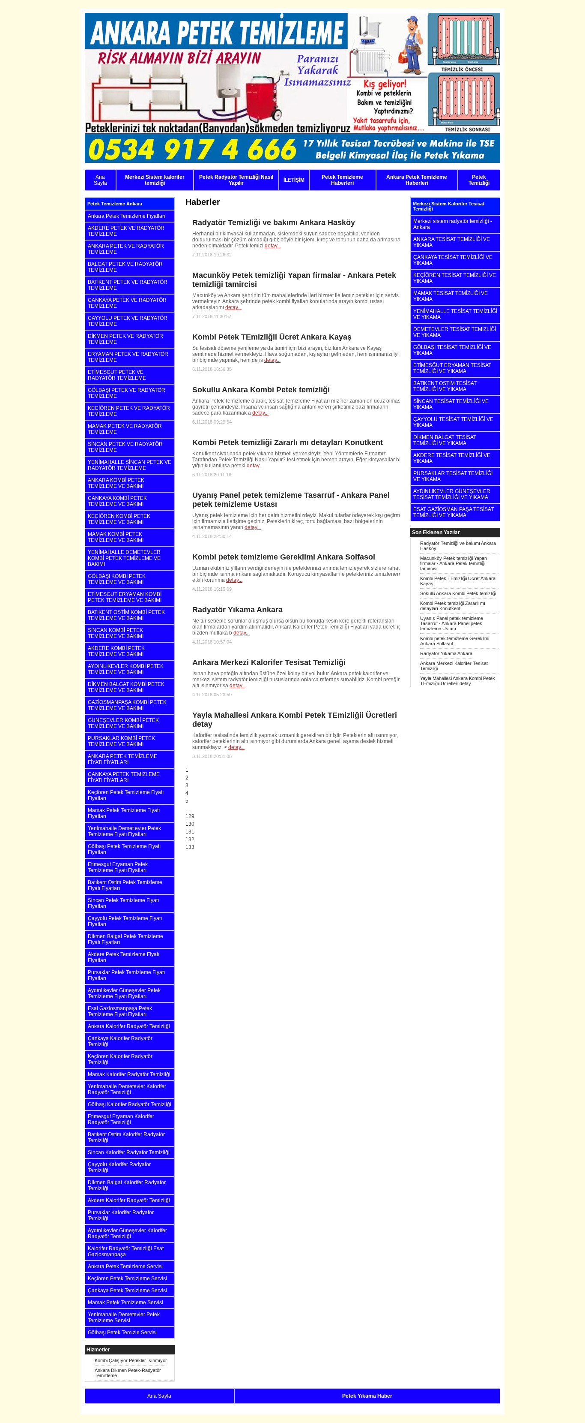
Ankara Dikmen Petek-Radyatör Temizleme (128, 1373)
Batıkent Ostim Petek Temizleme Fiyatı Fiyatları (125, 885)
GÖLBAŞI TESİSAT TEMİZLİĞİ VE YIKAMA (452, 350)
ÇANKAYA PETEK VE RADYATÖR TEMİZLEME (127, 303)
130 (189, 824)
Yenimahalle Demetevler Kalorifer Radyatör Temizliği (127, 1089)
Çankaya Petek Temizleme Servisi (127, 1291)
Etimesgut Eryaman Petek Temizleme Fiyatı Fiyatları (118, 867)
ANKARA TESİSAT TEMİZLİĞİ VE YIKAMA (451, 242)
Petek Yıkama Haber (367, 1396)
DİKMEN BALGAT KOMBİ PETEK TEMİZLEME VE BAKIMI (126, 687)
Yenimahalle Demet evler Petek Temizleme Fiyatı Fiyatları (124, 831)
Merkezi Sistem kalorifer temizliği (155, 180)
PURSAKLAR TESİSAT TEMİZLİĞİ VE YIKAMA (452, 476)
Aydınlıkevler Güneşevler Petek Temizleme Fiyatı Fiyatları (124, 993)
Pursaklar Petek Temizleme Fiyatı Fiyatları (126, 975)
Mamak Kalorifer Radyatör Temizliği (129, 1074)
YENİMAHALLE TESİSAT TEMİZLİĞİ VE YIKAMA (455, 314)
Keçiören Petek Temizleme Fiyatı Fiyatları (126, 795)
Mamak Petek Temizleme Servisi (125, 1303)
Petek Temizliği (479, 180)
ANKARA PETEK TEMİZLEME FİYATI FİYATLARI (122, 759)
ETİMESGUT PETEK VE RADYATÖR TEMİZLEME (117, 375)
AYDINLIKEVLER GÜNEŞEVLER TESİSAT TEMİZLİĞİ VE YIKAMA (451, 494)
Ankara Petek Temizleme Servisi (125, 1267)
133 (189, 847)
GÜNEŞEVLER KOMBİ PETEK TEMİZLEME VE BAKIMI (123, 723)
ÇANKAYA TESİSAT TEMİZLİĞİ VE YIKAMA (452, 260)
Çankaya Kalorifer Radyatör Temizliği (120, 1041)
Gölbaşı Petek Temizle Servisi (122, 1333)
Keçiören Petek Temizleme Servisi (127, 1279)
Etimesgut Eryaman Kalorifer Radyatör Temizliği (121, 1119)
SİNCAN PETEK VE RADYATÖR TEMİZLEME (125, 447)
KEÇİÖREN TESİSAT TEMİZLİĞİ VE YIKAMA (454, 278)
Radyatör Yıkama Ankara (446, 653)
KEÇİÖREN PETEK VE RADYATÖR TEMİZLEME (129, 411)
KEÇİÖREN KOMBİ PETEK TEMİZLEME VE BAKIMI (119, 519)
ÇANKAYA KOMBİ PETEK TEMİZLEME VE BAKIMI (117, 501)
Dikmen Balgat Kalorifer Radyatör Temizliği (127, 1185)
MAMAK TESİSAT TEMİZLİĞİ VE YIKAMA (450, 296)
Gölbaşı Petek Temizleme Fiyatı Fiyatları (124, 849)
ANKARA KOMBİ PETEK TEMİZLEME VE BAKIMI (116, 483)
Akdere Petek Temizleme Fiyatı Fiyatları (123, 957)
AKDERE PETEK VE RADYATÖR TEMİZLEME (126, 231)
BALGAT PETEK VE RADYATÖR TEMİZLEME (125, 267)
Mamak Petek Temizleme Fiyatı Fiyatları (124, 813)
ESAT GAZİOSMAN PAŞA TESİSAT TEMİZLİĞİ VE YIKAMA (453, 512)
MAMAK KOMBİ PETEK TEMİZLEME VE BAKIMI (115, 537)
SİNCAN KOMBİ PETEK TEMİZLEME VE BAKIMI (115, 633)
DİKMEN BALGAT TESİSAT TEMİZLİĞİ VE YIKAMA (444, 440)
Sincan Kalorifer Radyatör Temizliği (129, 1152)
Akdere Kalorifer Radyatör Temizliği (129, 1200)
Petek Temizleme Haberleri (342, 180)
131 (189, 832)
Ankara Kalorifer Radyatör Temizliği (129, 1026)
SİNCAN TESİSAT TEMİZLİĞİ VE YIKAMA (451, 404)
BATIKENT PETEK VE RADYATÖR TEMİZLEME (127, 285)
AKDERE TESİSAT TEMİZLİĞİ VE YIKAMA (451, 458)
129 (189, 816)
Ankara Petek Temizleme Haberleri (416, 180)
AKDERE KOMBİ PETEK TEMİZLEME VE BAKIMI (116, 651)
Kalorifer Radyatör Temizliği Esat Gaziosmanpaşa (126, 1252)
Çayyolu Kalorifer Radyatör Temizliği (119, 1167)
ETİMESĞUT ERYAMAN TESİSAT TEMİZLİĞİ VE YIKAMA (452, 368)
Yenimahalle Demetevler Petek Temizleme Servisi (124, 1318)
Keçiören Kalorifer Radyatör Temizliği (120, 1059)
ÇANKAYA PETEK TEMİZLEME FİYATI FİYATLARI (124, 777)
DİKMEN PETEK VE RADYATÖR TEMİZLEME (125, 339)
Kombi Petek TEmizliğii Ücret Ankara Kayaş (457, 581)
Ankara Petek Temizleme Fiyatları (126, 216)
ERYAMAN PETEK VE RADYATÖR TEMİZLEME (128, 357)
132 (189, 839)
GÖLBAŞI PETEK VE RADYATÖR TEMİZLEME (126, 393)
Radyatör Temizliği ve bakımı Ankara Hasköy (458, 546)
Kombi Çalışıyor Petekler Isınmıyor (131, 1360)
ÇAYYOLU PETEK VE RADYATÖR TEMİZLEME (127, 321)
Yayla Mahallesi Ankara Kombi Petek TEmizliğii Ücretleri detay (457, 681)
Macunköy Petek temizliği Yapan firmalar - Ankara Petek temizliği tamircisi (453, 563)
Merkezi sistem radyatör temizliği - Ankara (452, 224)
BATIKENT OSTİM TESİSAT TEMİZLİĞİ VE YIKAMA (445, 386)
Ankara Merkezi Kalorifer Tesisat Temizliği (454, 666)
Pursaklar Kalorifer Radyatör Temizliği (121, 1215)
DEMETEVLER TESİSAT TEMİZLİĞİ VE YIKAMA (454, 332)
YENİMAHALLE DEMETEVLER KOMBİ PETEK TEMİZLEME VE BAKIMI (124, 558)
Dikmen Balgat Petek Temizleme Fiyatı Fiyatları (125, 939)
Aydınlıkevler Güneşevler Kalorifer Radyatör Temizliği (127, 1233)
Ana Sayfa (100, 180)
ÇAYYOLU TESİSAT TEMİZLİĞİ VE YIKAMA (453, 422)
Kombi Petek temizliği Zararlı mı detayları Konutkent (452, 606)
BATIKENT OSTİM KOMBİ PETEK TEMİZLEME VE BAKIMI (126, 615)
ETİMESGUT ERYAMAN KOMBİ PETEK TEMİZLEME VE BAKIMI (124, 597)
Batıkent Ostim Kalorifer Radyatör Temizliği (126, 1137)
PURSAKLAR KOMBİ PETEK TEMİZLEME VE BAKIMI (121, 741)
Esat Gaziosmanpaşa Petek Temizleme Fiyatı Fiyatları (120, 1011)
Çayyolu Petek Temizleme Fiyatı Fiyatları (125, 921)
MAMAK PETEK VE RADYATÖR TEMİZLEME (125, 429)
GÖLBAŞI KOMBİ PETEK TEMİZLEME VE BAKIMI (117, 579)
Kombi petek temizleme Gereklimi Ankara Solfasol (454, 641)
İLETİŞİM (294, 180)
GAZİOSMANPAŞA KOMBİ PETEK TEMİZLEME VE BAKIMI (127, 705)
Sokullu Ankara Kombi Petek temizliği (458, 593)
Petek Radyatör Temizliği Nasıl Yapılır (236, 180)
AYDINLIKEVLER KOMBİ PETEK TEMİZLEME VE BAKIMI (126, 669)
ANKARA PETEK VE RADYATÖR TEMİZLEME (126, 249)
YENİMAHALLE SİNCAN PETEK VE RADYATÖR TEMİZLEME (129, 465)
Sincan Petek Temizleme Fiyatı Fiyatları (123, 903)
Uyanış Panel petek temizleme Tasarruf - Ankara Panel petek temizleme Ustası (451, 623)
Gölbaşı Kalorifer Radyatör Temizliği (129, 1104)
